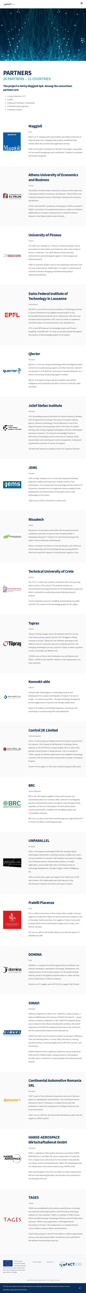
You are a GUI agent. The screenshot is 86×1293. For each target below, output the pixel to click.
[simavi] (12, 1030)
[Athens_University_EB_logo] (12, 194)
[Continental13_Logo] (12, 1098)
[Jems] (12, 482)
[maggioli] (12, 133)
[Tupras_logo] (12, 642)
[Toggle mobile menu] (82, 3)
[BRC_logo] (12, 801)
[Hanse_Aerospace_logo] (12, 1155)
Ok (80, 1288)
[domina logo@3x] (12, 968)
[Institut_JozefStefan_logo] (12, 426)
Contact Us (50, 1262)
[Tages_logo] (12, 1218)
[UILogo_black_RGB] (12, 859)
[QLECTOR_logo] (12, 369)
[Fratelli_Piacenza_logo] (12, 911)
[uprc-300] (12, 253)
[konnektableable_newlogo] (12, 695)
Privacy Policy (37, 1262)
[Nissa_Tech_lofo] (12, 534)
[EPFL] (12, 312)
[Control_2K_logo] (12, 748)
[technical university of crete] (12, 586)
